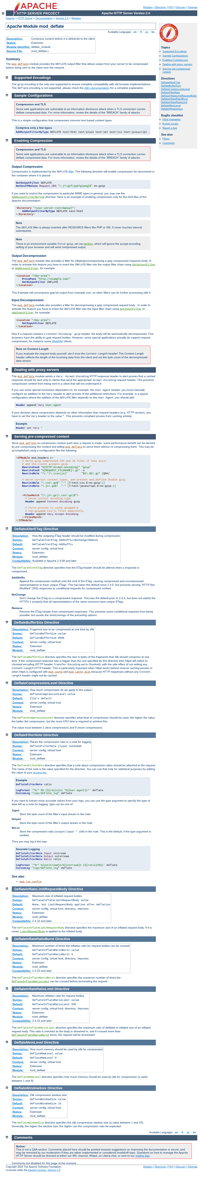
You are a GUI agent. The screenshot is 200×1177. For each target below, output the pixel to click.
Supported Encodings (174, 51)
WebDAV (57, 341)
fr (141, 31)
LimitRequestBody (32, 931)
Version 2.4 (62, 18)
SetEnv (88, 244)
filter (71, 171)
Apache (10, 18)
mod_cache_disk (80, 671)
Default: (17, 544)
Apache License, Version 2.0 (44, 1170)
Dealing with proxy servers (177, 64)
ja (147, 31)
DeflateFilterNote (170, 92)
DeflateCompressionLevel (175, 89)
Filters (166, 138)
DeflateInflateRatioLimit (174, 102)
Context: (18, 548)
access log (39, 772)
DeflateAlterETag (170, 82)
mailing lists (142, 1155)
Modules (148, 7)
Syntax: (17, 539)
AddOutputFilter (26, 268)
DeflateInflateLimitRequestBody (179, 95)
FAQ (170, 7)
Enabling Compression (175, 60)
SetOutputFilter (143, 264)
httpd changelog (171, 119)
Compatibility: (21, 560)
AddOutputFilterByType (28, 197)
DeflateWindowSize (172, 108)
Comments (168, 143)
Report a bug (169, 128)
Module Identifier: (18, 46)
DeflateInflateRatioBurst (174, 98)
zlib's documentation (97, 87)
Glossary (181, 7)
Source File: (15, 51)
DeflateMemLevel (171, 105)
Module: (17, 556)
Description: (15, 38)
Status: (11, 42)
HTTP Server (25, 18)
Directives (160, 7)
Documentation (44, 18)
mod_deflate (20, 64)
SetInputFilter (131, 309)
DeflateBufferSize (171, 85)
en (135, 31)
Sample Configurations (175, 55)
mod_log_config (30, 881)
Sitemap (192, 7)
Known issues (170, 123)
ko (153, 31)
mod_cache (55, 671)
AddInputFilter (23, 312)
